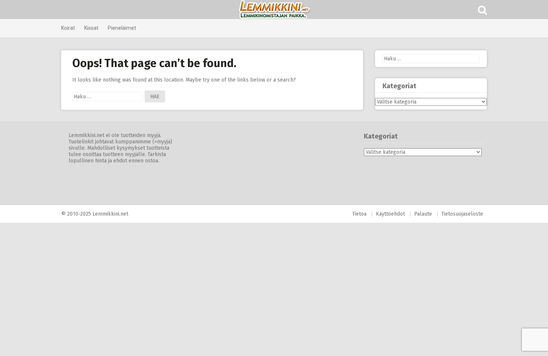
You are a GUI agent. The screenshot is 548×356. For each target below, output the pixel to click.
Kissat (91, 28)
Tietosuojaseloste (462, 214)
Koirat (68, 28)
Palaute (423, 214)
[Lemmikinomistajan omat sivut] (274, 9)
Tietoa (359, 214)
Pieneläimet (122, 28)
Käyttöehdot (390, 214)
